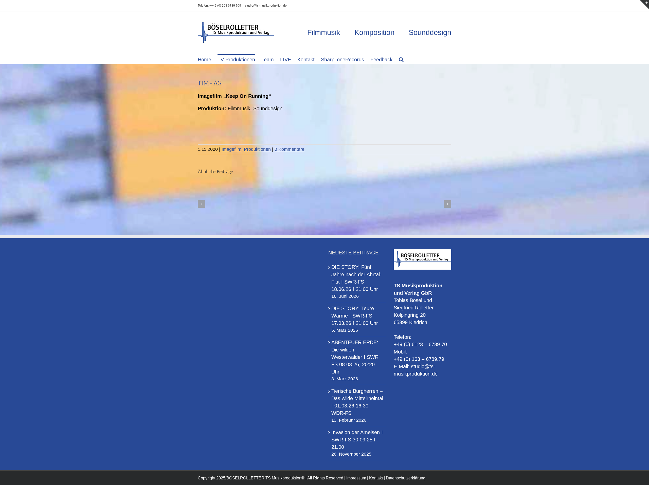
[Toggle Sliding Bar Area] (644, 4)
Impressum (356, 478)
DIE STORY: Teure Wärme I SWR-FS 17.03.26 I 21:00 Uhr (354, 316)
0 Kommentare (289, 149)
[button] (401, 59)
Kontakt (376, 478)
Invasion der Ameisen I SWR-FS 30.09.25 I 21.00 (357, 440)
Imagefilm (231, 149)
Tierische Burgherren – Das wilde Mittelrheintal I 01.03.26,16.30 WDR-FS (357, 402)
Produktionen (257, 149)
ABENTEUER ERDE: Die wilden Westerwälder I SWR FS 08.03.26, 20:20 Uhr (354, 357)
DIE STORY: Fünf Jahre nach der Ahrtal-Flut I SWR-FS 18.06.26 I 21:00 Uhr (356, 278)
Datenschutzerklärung (405, 478)
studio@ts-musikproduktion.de (266, 5)
